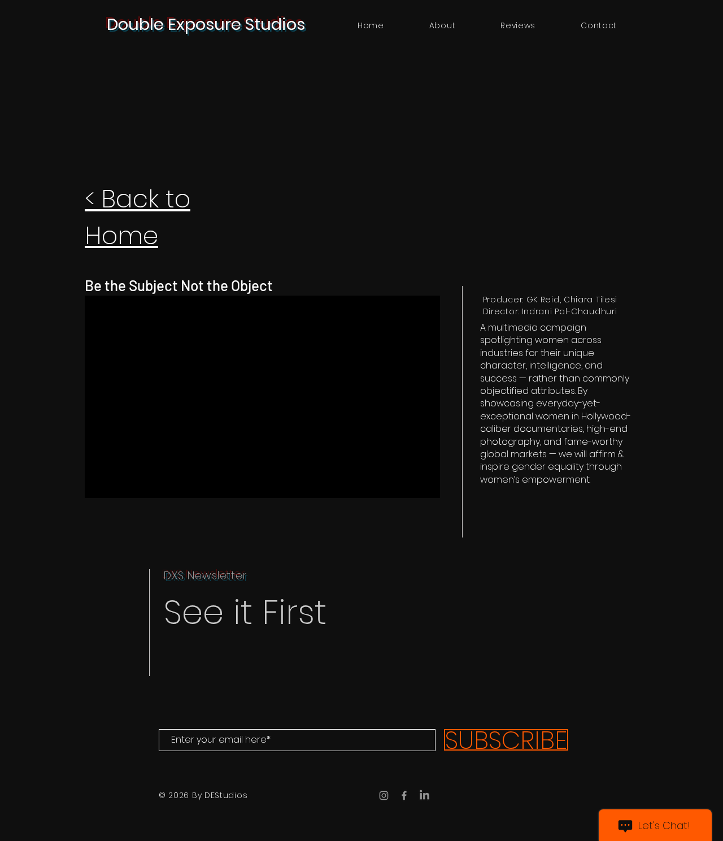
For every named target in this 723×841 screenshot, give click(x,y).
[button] (518, 25)
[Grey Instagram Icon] (384, 795)
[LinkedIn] (424, 795)
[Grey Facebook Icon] (404, 795)
